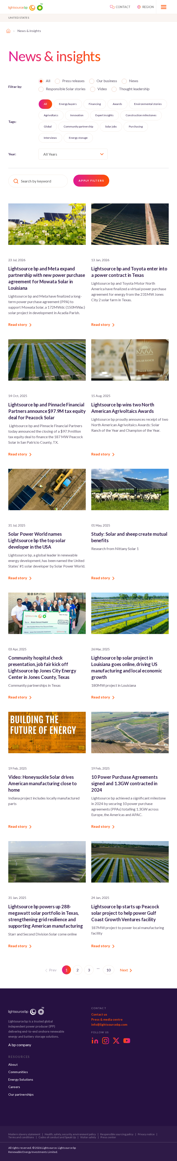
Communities (18, 1072)
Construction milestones (141, 115)
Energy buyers (68, 104)
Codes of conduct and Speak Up (57, 1137)
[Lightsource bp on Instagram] (105, 1040)
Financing (95, 104)
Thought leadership (134, 89)
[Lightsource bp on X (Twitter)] (116, 1040)
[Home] (8, 31)
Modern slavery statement (24, 1134)
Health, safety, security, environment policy (70, 1134)
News (133, 81)
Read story (17, 324)
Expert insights (104, 115)
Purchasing (136, 126)
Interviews (50, 137)
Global (48, 126)
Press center (108, 1137)
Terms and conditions (21, 1137)
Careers (14, 1087)
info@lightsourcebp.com (109, 1024)
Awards (117, 104)
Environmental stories (148, 104)
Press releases (73, 81)
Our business (107, 81)
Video (102, 89)
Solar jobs (111, 126)
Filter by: (15, 86)
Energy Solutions (20, 1079)
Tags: (12, 121)
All (48, 81)
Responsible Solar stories (66, 89)
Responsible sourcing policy (116, 1134)
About (13, 1064)
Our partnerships (21, 1094)
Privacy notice (146, 1134)
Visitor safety (88, 1137)
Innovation (76, 115)
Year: (12, 154)
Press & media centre (107, 1019)
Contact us (99, 1014)
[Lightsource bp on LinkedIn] (95, 1040)
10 (108, 970)
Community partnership (78, 126)
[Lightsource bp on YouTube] (126, 1040)
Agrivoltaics (51, 115)
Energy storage (78, 137)
